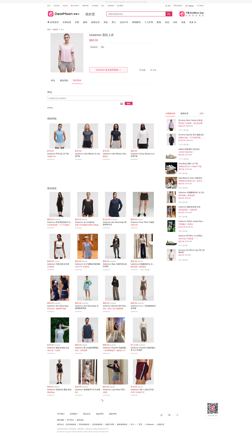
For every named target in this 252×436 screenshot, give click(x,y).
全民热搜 (95, 5)
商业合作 (86, 413)
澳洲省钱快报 (122, 424)
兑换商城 (110, 5)
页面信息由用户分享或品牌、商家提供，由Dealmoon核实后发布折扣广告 (83, 429)
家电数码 (136, 22)
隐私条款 (80, 420)
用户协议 (70, 420)
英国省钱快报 (84, 424)
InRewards (150, 424)
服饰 (85, 22)
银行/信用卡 (75, 5)
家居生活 (95, 22)
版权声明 (112, 413)
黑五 (140, 424)
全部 (201, 113)
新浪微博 (161, 415)
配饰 (159, 22)
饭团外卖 (160, 424)
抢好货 (65, 5)
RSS (177, 415)
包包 (167, 22)
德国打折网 (109, 424)
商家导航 (85, 5)
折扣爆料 (120, 5)
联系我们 (179, 5)
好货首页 (54, 22)
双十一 (133, 424)
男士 (114, 22)
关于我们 (60, 413)
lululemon (94, 47)
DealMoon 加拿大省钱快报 (63, 13)
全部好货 (67, 22)
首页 (48, 5)
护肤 (77, 22)
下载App (191, 6)
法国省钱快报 (97, 424)
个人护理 (149, 22)
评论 (128, 103)
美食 (183, 22)
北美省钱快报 (71, 424)
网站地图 (60, 420)
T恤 (102, 47)
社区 (102, 5)
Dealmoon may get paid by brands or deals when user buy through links (82, 431)
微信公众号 (169, 415)
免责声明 (99, 413)
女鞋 (175, 22)
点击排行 (57, 5)
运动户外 (124, 22)
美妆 (106, 22)
